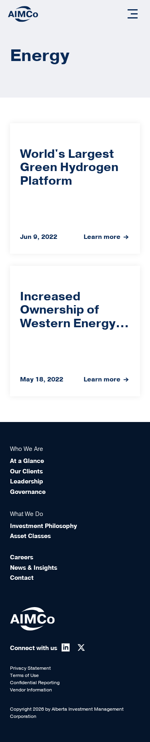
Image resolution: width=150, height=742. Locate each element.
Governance (28, 492)
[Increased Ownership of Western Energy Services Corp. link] (75, 331)
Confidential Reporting (35, 682)
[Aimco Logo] (23, 13)
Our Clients (26, 471)
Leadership (26, 481)
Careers (21, 557)
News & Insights (33, 568)
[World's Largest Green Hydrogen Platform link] (75, 188)
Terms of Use (24, 675)
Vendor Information (31, 690)
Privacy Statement (30, 668)
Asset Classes (30, 536)
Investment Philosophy (43, 526)
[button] (133, 13)
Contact (22, 578)
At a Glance (27, 461)
